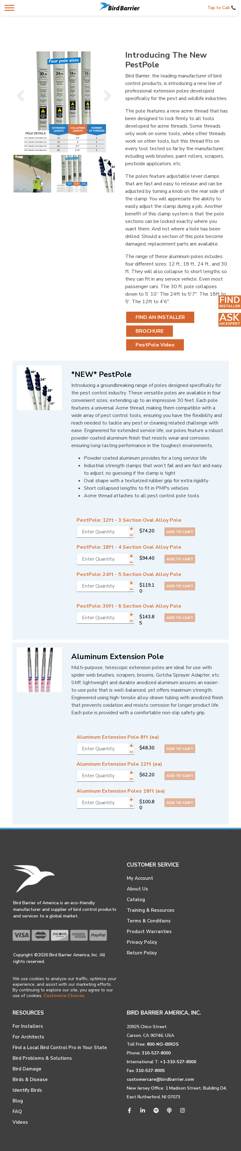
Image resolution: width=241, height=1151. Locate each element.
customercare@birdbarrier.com (160, 1079)
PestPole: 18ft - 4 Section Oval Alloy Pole (129, 547)
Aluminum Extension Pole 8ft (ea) (118, 737)
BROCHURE (149, 331)
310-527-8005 (150, 1071)
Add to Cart (179, 531)
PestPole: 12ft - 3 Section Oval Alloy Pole (129, 520)
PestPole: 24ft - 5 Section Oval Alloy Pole (129, 574)
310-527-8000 (156, 1053)
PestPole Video (155, 344)
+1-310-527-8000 (178, 1062)
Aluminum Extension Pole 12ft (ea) (119, 764)
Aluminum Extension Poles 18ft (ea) (121, 791)
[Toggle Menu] (9, 8)
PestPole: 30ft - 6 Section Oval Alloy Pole (129, 606)
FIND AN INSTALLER (160, 317)
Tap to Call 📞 (221, 8)
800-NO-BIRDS (163, 1044)
